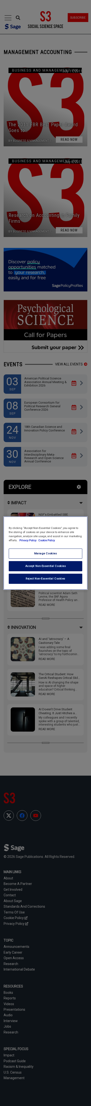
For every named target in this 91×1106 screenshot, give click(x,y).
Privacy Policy (28, 540)
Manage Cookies (45, 553)
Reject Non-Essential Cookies (45, 578)
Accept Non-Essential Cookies (45, 566)
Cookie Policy (46, 540)
